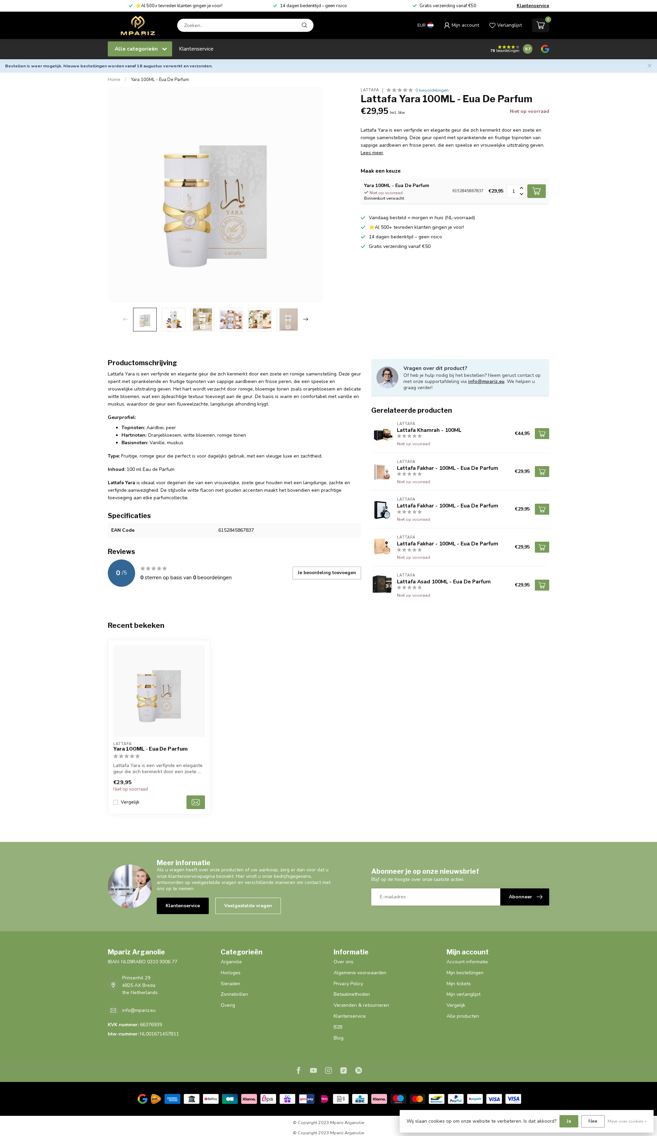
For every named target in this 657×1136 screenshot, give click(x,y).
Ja (569, 1121)
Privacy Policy (348, 983)
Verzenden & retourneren (361, 1005)
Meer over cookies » (627, 1121)
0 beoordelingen (432, 90)
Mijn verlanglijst (463, 994)
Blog (339, 1038)
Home (114, 80)
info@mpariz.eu (486, 381)
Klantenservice (533, 6)
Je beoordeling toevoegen (327, 573)
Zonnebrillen (234, 994)
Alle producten (463, 1016)
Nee (593, 1121)
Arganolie (231, 962)
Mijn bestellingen (465, 972)
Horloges (231, 972)
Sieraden (230, 983)
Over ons (343, 962)
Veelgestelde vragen (248, 905)
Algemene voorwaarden (360, 972)
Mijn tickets (459, 983)
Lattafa (370, 90)
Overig (228, 1005)
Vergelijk (130, 802)
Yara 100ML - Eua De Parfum (160, 80)
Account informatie (467, 962)
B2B (338, 1027)
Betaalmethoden (352, 994)
